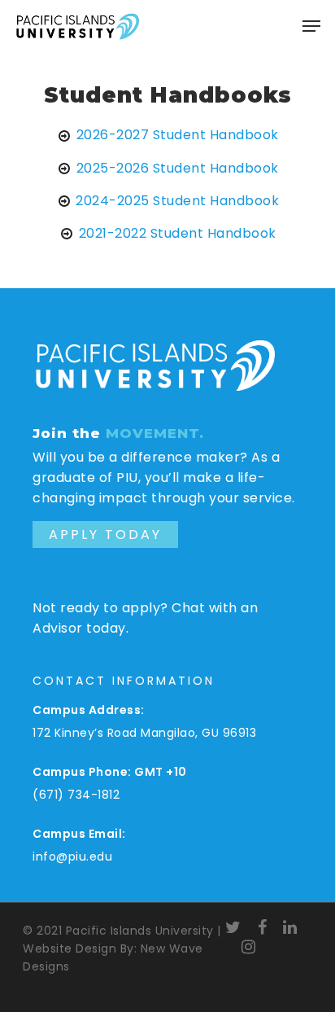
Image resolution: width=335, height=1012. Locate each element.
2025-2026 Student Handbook (177, 168)
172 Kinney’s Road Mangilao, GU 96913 (144, 733)
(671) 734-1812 (76, 794)
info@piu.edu (72, 856)
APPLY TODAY (105, 534)
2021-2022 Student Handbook (177, 233)
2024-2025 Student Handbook (177, 200)
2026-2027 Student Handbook (177, 134)
